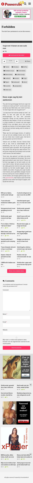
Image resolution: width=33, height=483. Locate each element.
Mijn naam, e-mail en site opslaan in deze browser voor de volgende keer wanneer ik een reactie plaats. (16, 341)
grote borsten (9, 177)
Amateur (16, 67)
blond (25, 82)
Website (5, 330)
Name (5, 314)
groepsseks (17, 86)
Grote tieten (21, 70)
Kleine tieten (8, 74)
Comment (6, 290)
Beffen (25, 67)
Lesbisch (7, 78)
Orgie (25, 78)
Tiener (7, 67)
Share (28, 61)
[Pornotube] (12, 3)
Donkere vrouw (9, 70)
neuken (16, 78)
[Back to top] (29, 479)
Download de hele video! (17, 55)
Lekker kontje (21, 74)
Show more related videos (16, 271)
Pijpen (7, 82)
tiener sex (8, 89)
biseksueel (16, 82)
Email (5, 322)
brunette (7, 86)
